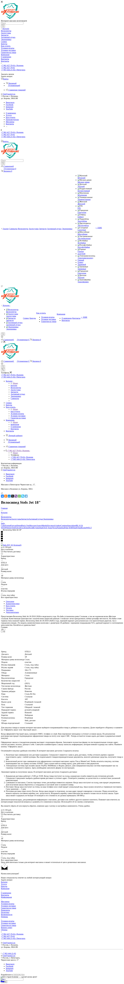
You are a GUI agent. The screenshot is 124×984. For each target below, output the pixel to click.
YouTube (9, 109)
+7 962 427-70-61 (12, 65)
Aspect (39, 526)
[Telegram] (26, 496)
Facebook (9, 105)
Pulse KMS (68, 528)
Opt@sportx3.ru (9, 94)
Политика (5, 912)
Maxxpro (32, 526)
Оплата (9, 608)
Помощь (4, 917)
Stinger (9, 528)
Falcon (17, 528)
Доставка (9, 610)
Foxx (22, 528)
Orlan (79, 528)
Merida (44, 526)
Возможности (6, 915)
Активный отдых (36, 519)
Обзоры (4, 930)
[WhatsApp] (19, 496)
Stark (41, 528)
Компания (15, 424)
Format (8, 526)
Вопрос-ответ (6, 928)
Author (58, 526)
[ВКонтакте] (2, 496)
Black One (25, 526)
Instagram (9, 107)
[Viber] (16, 496)
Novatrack (51, 526)
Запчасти (25, 519)
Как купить (15, 411)
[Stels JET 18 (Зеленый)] (11, 545)
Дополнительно (12, 612)
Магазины (5, 902)
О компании (6, 893)
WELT (89, 528)
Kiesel (26, 528)
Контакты (5, 895)
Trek (13, 528)
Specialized (71, 526)
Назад (15, 383)
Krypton (36, 528)
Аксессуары (16, 519)
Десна (54, 528)
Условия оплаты (7, 904)
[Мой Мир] (9, 496)
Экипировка (48, 519)
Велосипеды (6, 519)
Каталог (14, 385)
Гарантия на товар (8, 908)
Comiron (64, 526)
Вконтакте (10, 102)
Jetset (19, 526)
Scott (31, 528)
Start (75, 528)
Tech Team (47, 528)
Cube (3, 526)
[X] (12, 496)
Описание (10, 601)
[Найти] (3, 26)
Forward (14, 526)
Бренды (4, 886)
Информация (6, 897)
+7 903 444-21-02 (13, 70)
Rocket (83, 528)
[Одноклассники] (5, 496)
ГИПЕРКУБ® (19, 975)
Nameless (60, 528)
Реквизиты (5, 910)
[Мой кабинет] (2, 337)
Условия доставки (8, 906)
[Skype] (22, 496)
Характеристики (12, 604)
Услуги (4, 884)
